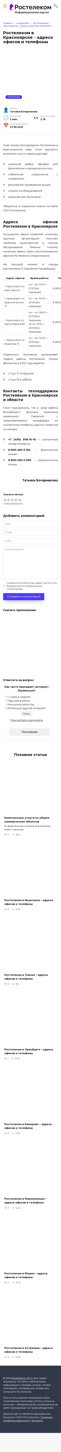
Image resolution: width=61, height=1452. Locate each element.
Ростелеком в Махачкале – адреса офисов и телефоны (28, 902)
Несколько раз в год (20, 704)
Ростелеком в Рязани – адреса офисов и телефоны (25, 1275)
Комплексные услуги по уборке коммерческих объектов (26, 819)
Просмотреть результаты (26, 720)
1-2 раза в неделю (18, 696)
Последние (30, 731)
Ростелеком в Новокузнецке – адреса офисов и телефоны (25, 1200)
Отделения (14, 97)
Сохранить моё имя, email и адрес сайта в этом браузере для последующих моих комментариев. (32, 586)
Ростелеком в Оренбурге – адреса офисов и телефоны (28, 1051)
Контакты (37, 1420)
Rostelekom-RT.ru (22, 1378)
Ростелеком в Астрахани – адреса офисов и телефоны (28, 1350)
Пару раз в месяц (18, 700)
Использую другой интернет (26, 708)
